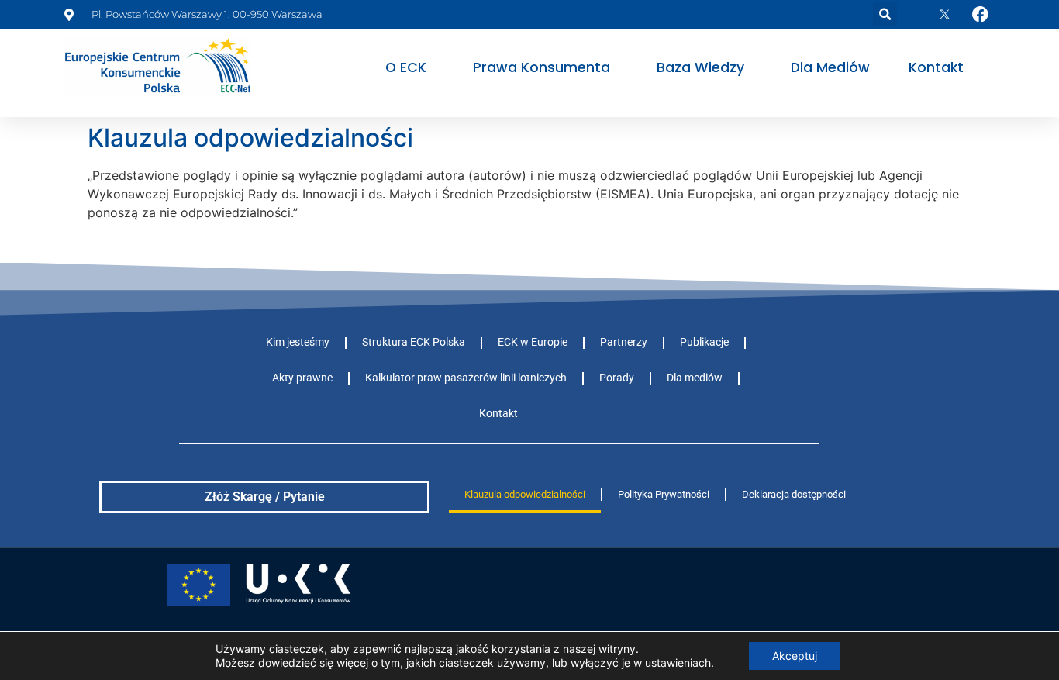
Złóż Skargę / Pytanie (265, 496)
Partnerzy (623, 342)
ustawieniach (678, 662)
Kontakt (936, 67)
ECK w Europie (532, 342)
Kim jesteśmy (297, 342)
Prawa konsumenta (541, 67)
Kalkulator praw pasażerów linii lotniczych (466, 378)
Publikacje (704, 342)
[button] (885, 14)
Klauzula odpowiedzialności (524, 494)
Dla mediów (830, 67)
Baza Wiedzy (700, 67)
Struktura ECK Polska (413, 342)
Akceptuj (794, 655)
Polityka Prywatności (663, 494)
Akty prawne (302, 378)
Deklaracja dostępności (794, 494)
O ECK (405, 67)
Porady (616, 378)
